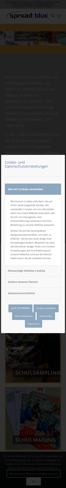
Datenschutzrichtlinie (21, 293)
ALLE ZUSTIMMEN (20, 308)
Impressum (33, 323)
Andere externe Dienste (23, 282)
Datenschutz (45, 316)
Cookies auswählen (46, 308)
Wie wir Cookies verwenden (25, 189)
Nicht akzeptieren (24, 316)
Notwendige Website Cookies (26, 270)
